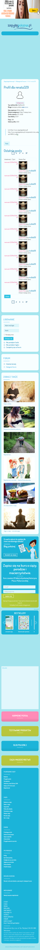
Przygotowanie (7, 779)
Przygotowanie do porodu (10, 841)
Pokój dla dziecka (8, 809)
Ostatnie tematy (11, 364)
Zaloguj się (8, 338)
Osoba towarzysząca (9, 834)
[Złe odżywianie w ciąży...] (19, 493)
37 (26, 153)
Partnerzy (7, 910)
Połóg (5, 855)
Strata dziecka (7, 864)
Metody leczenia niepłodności (11, 895)
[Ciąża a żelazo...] (19, 391)
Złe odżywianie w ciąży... (10, 505)
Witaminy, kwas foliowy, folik (11, 783)
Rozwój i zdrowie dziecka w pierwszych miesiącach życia (18, 881)
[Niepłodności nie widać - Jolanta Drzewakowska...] (19, 467)
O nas (5, 904)
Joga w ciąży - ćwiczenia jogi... (12, 531)
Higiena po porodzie (9, 862)
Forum (6, 919)
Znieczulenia (7, 839)
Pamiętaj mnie (10, 335)
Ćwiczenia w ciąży (8, 811)
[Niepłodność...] (19, 442)
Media (6, 906)
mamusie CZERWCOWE (10, 162)
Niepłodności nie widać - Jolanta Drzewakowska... (17, 480)
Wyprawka (6, 807)
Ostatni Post (22, 171)
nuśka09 (32, 170)
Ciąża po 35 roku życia (9, 786)
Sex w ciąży (6, 818)
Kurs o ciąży (8, 921)
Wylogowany (20, 103)
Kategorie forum (11, 367)
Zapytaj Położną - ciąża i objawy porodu (20, 27)
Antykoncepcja (7, 867)
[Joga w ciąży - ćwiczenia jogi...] (19, 518)
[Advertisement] (20, 56)
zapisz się (8, 596)
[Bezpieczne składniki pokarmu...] (19, 417)
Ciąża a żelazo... (8, 404)
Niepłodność (7, 788)
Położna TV (8, 913)
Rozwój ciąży (7, 815)
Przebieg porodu (8, 832)
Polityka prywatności (11, 923)
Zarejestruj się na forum (13, 347)
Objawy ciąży (7, 813)
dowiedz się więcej (10, 555)
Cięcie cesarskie (7, 837)
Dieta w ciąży (7, 804)
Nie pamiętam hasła (12, 342)
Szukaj (6, 915)
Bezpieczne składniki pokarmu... (12, 429)
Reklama (7, 908)
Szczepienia (7, 781)
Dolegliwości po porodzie (10, 860)
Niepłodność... (8, 455)
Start (6, 902)
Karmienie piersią (8, 858)
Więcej (7, 296)
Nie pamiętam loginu (12, 345)
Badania (6, 777)
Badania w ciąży (8, 802)
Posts (6, 144)
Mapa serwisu (8, 917)
